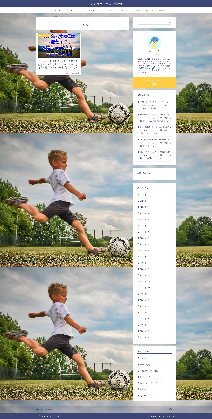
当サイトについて (74, 10)
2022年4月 (145, 250)
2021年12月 (145, 275)
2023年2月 (145, 195)
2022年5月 (145, 244)
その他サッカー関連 (154, 10)
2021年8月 (145, 300)
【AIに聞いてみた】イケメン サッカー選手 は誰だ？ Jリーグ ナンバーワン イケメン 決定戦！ (155, 105)
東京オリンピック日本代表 (152, 383)
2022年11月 (145, 207)
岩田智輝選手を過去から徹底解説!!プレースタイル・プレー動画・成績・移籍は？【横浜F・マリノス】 (155, 155)
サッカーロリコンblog (106, 3)
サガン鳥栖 (145, 365)
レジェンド (122, 10)
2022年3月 (145, 257)
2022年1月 (145, 269)
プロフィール (54, 10)
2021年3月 (145, 325)
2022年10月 (145, 213)
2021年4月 (145, 319)
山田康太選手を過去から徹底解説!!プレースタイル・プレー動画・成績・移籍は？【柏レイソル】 (155, 143)
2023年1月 (145, 201)
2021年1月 (145, 337)
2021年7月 (145, 306)
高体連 (136, 10)
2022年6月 (145, 238)
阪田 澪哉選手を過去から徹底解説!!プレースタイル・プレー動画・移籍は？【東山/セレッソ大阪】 (155, 130)
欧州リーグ (93, 10)
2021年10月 (145, 288)
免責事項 (59, 416)
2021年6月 (145, 312)
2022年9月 (145, 219)
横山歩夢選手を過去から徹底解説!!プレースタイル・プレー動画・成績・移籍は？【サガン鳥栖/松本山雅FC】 (155, 118)
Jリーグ (108, 10)
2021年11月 (145, 281)
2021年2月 (145, 331)
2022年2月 (145, 263)
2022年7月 (145, 232)
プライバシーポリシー (45, 416)
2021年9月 (145, 294)
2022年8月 (145, 226)
